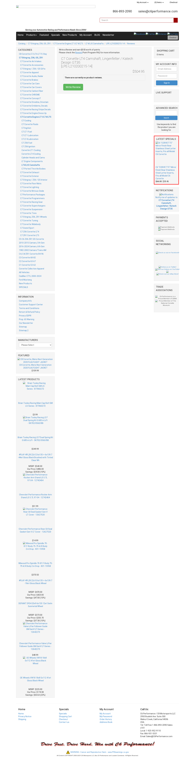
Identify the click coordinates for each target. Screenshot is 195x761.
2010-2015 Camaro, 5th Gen (32, 243)
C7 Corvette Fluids (30, 124)
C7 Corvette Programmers (32, 198)
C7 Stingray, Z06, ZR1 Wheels (33, 217)
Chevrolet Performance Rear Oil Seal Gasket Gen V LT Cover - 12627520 (35, 530)
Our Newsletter (26, 323)
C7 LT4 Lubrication (30, 139)
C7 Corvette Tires (28, 213)
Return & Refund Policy (29, 312)
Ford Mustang (25, 280)
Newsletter (108, 35)
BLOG (97, 35)
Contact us (64, 722)
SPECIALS (23, 287)
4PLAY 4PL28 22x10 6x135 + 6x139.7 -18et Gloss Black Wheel (35, 581)
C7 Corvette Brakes (29, 80)
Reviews (131, 43)
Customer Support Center (31, 304)
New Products (69, 35)
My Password (106, 716)
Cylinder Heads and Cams (33, 157)
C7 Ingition (26, 128)
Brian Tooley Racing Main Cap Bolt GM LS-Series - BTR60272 (35, 404)
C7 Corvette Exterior (29, 176)
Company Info (25, 301)
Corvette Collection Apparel (31, 269)
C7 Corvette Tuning (29, 220)
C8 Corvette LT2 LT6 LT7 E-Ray (33, 54)
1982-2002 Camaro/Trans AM (32, 250)
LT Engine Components (32, 161)
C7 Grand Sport (27, 228)
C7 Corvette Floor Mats (30, 183)
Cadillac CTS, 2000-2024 (30, 276)
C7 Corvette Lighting (29, 187)
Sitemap (23, 327)
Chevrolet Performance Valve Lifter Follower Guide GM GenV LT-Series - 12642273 (35, 646)
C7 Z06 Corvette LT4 (29, 232)
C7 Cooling (26, 120)
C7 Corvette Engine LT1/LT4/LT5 (68, 43)
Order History (106, 719)
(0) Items (158, 2)
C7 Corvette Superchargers (32, 206)
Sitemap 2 (23, 330)
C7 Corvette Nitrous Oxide (32, 191)
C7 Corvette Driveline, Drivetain (34, 102)
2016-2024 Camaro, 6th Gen (32, 246)
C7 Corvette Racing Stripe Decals (35, 109)
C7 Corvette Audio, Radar (31, 76)
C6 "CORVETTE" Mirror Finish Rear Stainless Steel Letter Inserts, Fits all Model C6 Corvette (166, 173)
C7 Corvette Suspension (31, 209)
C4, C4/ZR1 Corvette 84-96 (31, 254)
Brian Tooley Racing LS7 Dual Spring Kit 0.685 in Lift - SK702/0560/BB (35, 438)
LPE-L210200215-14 (115, 43)
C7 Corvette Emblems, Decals (34, 106)
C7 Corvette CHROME (30, 95)
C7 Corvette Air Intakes (30, 61)
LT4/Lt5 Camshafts (95, 43)
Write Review (73, 87)
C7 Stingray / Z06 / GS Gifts (32, 69)
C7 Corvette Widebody (30, 224)
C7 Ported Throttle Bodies (34, 169)
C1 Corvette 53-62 (27, 265)
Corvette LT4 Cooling (31, 154)
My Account (141, 2)
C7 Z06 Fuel (27, 143)
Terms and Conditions (29, 308)
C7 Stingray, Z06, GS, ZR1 (39, 43)
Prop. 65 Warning (26, 319)
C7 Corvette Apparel (29, 72)
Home (21, 35)
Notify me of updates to (166, 203)
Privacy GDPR (25, 316)
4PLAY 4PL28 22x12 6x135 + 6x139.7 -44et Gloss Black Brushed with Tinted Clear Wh (35, 457)
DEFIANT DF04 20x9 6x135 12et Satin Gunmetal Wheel (35, 604)
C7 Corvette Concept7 (30, 98)
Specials (55, 35)
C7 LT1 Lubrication (30, 135)
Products (31, 35)
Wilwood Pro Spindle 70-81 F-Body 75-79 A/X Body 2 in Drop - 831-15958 (35, 564)
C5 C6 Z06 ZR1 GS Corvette (31, 239)
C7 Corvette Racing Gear (31, 202)
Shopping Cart (65, 716)
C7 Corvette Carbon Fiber (31, 91)
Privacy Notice (24, 716)
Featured (44, 35)
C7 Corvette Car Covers (31, 87)
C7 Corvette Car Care (30, 83)
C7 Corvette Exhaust (29, 172)
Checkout (173, 2)
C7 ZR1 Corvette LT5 (29, 235)
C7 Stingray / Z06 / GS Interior (33, 180)
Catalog (21, 43)
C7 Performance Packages (32, 194)
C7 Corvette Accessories (31, 65)
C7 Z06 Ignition (28, 146)
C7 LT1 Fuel (27, 132)
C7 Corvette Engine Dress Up (33, 113)
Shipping (22, 719)
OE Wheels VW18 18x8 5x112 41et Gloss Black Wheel (35, 679)
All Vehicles (24, 272)
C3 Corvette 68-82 (27, 257)
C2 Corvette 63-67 (27, 261)
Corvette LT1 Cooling (31, 150)
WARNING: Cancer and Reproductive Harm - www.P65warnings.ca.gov (99, 752)
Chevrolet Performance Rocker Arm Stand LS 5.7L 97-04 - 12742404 (35, 496)
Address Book (106, 722)
